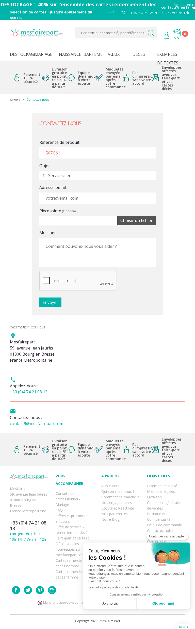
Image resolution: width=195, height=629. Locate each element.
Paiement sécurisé (162, 485)
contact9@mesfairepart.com (36, 423)
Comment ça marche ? (120, 497)
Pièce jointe (58, 211)
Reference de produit (59, 142)
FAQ (59, 510)
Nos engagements (116, 502)
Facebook (16, 590)
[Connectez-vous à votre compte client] (158, 36)
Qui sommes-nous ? (117, 491)
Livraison (154, 497)
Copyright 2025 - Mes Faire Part (97, 621)
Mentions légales (161, 491)
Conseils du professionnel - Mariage (68, 499)
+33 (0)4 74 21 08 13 (28, 392)
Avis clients (110, 485)
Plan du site (156, 541)
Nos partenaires (114, 513)
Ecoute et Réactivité (117, 508)
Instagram (52, 590)
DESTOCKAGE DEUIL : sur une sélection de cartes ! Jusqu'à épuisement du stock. (51, 11)
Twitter (28, 590)
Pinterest (40, 590)
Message (48, 232)
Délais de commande (164, 524)
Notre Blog (110, 519)
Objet (44, 165)
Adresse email (52, 187)
